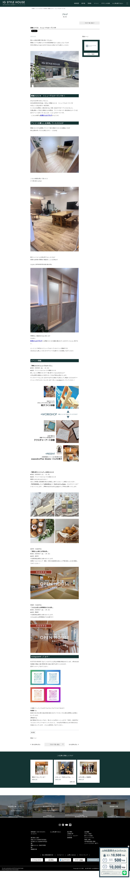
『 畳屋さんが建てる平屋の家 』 (39, 551)
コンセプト (34, 833)
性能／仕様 (87, 839)
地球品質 (76, 3)
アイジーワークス (89, 837)
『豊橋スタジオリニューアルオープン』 (41, 365)
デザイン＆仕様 (105, 3)
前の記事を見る (36, 744)
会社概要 (86, 831)
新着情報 (69, 837)
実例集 (89, 3)
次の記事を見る (73, 744)
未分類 (33, 732)
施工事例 (69, 831)
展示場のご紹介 (35, 837)
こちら (59, 380)
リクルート (60, 855)
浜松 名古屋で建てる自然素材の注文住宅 (92, 868)
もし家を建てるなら (117, 3)
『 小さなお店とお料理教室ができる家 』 (41, 607)
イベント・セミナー (72, 835)
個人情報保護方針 (47, 855)
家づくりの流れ (88, 835)
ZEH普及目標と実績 (89, 841)
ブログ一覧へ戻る (89, 23)
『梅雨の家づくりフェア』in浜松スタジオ (42, 472)
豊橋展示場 (34, 849)
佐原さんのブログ (46, 115)
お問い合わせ (71, 855)
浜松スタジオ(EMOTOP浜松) (38, 839)
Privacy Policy (5, 869)
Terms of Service (12, 869)
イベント (96, 3)
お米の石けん (48, 484)
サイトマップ (83, 855)
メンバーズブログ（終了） (91, 843)
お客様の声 (70, 833)
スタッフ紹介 (91, 54)
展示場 (83, 3)
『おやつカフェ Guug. (59, 484)
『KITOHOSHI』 (35, 484)
